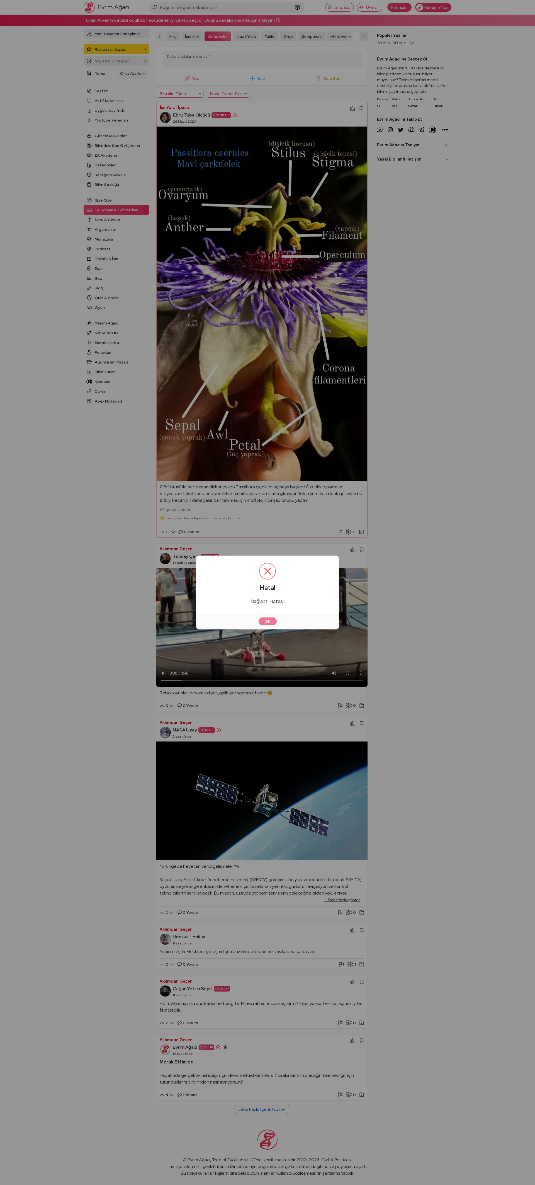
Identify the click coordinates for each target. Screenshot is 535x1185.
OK (268, 621)
